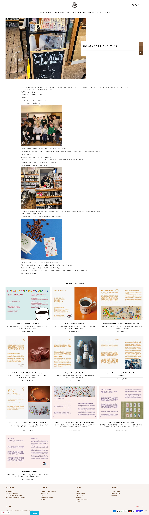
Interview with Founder (47, 497)
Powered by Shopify (27, 510)
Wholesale (78, 497)
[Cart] (138, 5)
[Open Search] (133, 5)
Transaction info (115, 493)
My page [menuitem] (107, 12)
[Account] (136, 5)
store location (44, 493)
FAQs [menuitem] (68, 12)
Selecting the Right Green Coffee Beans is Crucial (121, 323)
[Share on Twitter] (141, 48)
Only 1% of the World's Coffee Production (27, 373)
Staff (42, 495)
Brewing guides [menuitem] (59, 12)
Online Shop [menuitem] (47, 12)
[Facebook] (6, 506)
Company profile (115, 491)
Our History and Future (74, 283)
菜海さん (33, 87)
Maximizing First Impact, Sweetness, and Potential (27, 422)
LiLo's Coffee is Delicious (74, 323)
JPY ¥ (139, 506)
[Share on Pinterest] (141, 53)
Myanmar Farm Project (12, 493)
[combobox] (5, 512)
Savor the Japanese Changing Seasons (16, 497)
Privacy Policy (114, 495)
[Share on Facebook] (141, 44)
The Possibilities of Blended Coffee (121, 422)
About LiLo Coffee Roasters (48, 491)
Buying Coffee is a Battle (74, 373)
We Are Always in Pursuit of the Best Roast (121, 373)
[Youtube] (10, 506)
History (43, 499)
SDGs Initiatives (10, 491)
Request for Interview (82, 499)
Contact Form (79, 495)
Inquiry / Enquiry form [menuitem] (79, 12)
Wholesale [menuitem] (90, 12)
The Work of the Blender (28, 471)
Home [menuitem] (40, 12)
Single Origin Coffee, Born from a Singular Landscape (74, 422)
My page (78, 501)
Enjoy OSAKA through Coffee (14, 495)
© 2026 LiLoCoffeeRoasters (13, 510)
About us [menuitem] (98, 12)
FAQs (77, 491)
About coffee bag (80, 493)
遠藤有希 (32, 273)
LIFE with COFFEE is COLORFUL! (28, 323)
